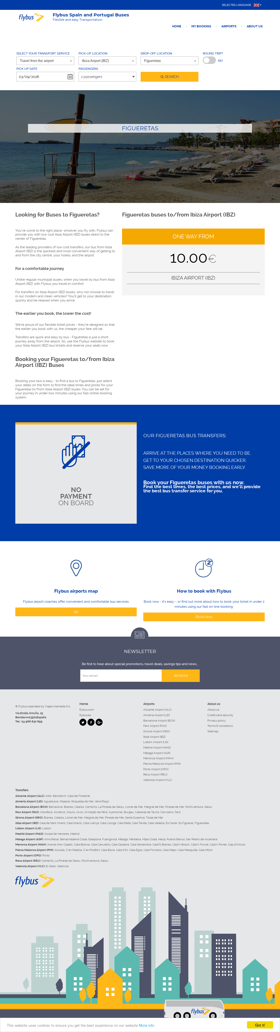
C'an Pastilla (74, 850)
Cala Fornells (152, 850)
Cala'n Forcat (199, 844)
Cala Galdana (120, 844)
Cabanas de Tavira (147, 812)
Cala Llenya (91, 823)
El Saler (51, 866)
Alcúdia (59, 850)
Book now (204, 617)
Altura (71, 812)
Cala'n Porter (218, 844)
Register (181, 675)
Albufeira (46, 812)
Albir (49, 796)
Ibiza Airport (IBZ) (154, 736)
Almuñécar (51, 839)
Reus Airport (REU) (155, 774)
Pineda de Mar (174, 806)
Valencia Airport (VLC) (157, 780)
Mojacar (65, 801)
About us (255, 26)
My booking (201, 26)
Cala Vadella (156, 823)
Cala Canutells (100, 844)
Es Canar (171, 823)
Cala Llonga (108, 823)
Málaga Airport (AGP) (156, 753)
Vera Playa (102, 801)
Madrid (74, 833)
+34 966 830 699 (31, 721)
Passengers (88, 68)
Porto (46, 855)
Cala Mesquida (187, 850)
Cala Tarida (139, 823)
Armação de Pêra (95, 812)
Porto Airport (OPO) (155, 769)
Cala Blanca (82, 844)
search (171, 77)
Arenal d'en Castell (60, 844)
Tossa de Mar (154, 817)
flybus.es (85, 715)
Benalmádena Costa (73, 839)
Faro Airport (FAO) (155, 725)
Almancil (59, 812)
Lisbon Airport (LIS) (155, 742)
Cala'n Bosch (181, 844)
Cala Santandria (140, 844)
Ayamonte (115, 812)
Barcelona (56, 806)
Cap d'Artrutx (236, 844)
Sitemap (212, 731)
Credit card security (220, 715)
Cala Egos (135, 850)
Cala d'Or (122, 850)
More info (146, 1025)
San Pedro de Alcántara (201, 839)
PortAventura (194, 806)
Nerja (161, 839)
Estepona (94, 839)
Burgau (129, 812)
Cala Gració (74, 823)
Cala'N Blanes (161, 844)
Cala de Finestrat (79, 796)
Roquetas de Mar (82, 801)
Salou (208, 806)
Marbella (135, 839)
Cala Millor (206, 850)
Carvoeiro (166, 812)
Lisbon (46, 828)
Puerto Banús (176, 839)
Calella (79, 806)
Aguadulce (51, 801)
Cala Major (170, 850)
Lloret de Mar (134, 806)
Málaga (123, 839)
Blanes (68, 806)
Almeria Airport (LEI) (156, 715)
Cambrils (91, 806)
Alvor (79, 812)
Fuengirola (109, 839)
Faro (178, 812)
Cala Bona (108, 850)
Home (176, 26)
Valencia (62, 866)
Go (76, 612)
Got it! (260, 1025)
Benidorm (59, 796)
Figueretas (202, 823)
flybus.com (86, 709)
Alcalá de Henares (56, 833)
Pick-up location (93, 53)
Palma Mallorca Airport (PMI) (161, 763)
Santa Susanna (135, 817)
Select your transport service (43, 53)
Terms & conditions (220, 725)
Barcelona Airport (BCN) (159, 720)
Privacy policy (216, 720)
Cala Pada (124, 823)
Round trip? (213, 53)
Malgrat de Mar (154, 806)
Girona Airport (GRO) (156, 731)
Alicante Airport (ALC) (157, 709)
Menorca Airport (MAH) (158, 758)
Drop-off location (156, 53)
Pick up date (26, 68)
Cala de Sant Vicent (52, 823)
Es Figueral (185, 823)
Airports (228, 26)
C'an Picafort (91, 850)
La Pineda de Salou (111, 806)
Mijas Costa (149, 839)
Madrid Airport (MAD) (157, 747)
